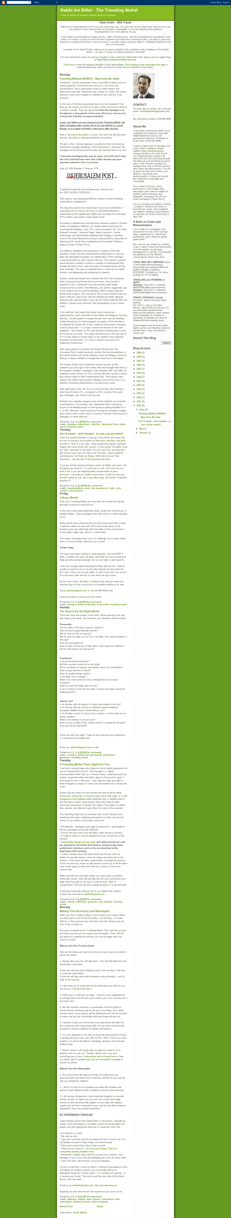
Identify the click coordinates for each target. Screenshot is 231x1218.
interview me (110, 1185)
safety (122, 424)
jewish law (83, 755)
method (77, 1201)
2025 (139, 352)
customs (71, 755)
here (102, 440)
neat (100, 901)
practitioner (109, 755)
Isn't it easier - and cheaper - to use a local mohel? (91, 433)
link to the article (80, 134)
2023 (139, 361)
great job (92, 901)
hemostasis (84, 424)
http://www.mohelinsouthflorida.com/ (116, 59)
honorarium (102, 488)
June (142, 409)
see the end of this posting (86, 459)
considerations (75, 488)
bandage (71, 424)
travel (62, 427)
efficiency (81, 901)
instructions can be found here (100, 1056)
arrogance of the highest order (76, 799)
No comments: (95, 421)
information (108, 1199)
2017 (139, 381)
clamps (71, 901)
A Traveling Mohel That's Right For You (85, 764)
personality (96, 755)
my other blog (96, 477)
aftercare (71, 1199)
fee (92, 488)
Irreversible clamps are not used (78, 842)
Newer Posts (66, 1206)
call (96, 747)
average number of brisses (81, 604)
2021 (139, 369)
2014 (139, 389)
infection (95, 424)
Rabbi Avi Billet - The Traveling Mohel (99, 10)
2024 (139, 356)
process (86, 1201)
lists (117, 1199)
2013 (139, 393)
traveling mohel (75, 427)
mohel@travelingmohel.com (154, 111)
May (141, 428)
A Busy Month (69, 497)
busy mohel (103, 604)
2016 (139, 385)
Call (97, 1185)
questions (65, 757)
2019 (139, 373)
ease (89, 1199)
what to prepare (100, 1201)
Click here (69, 64)
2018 (139, 377)
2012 (139, 397)
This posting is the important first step (145, 64)
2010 (139, 405)
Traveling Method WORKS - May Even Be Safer (89, 78)
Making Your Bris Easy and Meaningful (84, 911)
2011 (139, 401)
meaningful (66, 1201)
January (143, 432)
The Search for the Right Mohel (79, 611)
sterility (108, 901)
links (111, 488)
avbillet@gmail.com (76, 590)
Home (100, 1206)
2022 (139, 365)
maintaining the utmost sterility (148, 152)
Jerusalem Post (110, 424)
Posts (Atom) (80, 1212)
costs (87, 488)
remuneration (76, 490)
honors (96, 1199)
